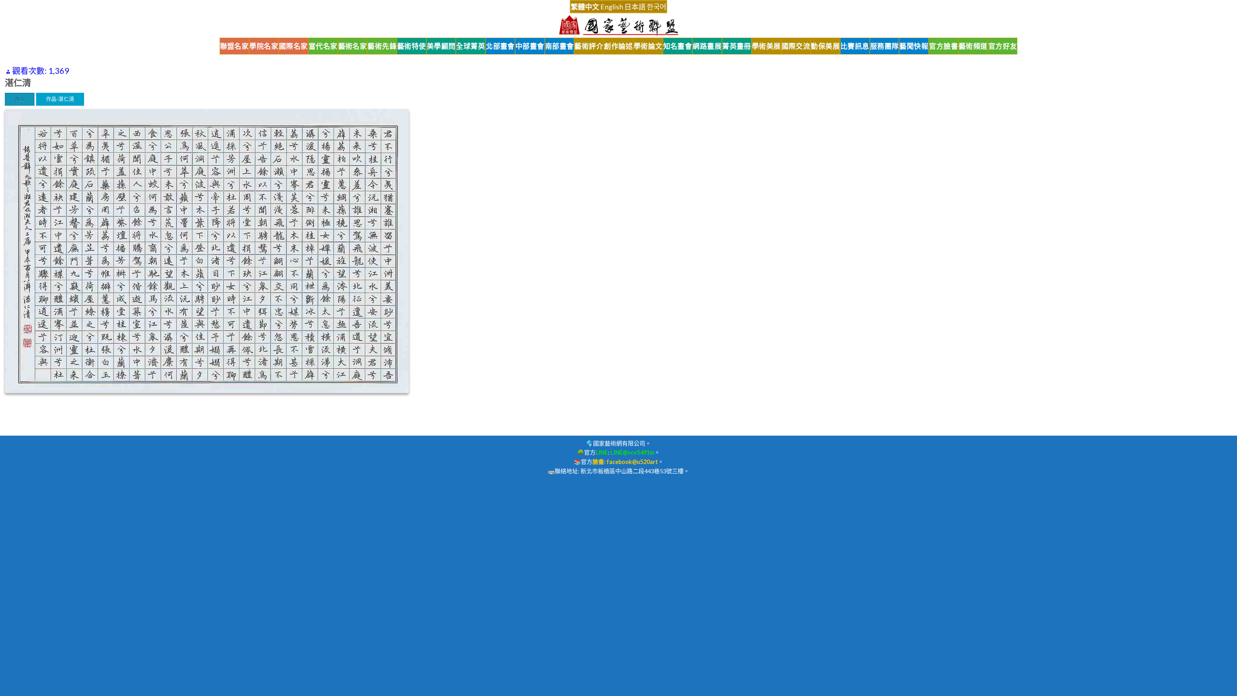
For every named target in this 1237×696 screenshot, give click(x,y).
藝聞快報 (913, 46)
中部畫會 (529, 46)
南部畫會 (559, 46)
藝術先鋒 (382, 46)
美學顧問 (441, 46)
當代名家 (323, 46)
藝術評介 (588, 46)
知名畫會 (677, 46)
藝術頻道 (973, 46)
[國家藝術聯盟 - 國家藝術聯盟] (618, 25)
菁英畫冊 (736, 46)
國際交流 (796, 46)
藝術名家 (352, 46)
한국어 (656, 6)
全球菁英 (470, 46)
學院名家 (263, 46)
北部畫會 (500, 46)
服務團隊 (884, 46)
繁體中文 (585, 6)
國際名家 (293, 46)
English (611, 6)
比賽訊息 (854, 46)
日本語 (635, 6)
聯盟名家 (234, 46)
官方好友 (1002, 46)
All (19, 98)
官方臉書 (943, 46)
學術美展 (766, 46)
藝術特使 (411, 46)
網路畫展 (707, 46)
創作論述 (618, 46)
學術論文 (648, 46)
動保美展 (825, 46)
